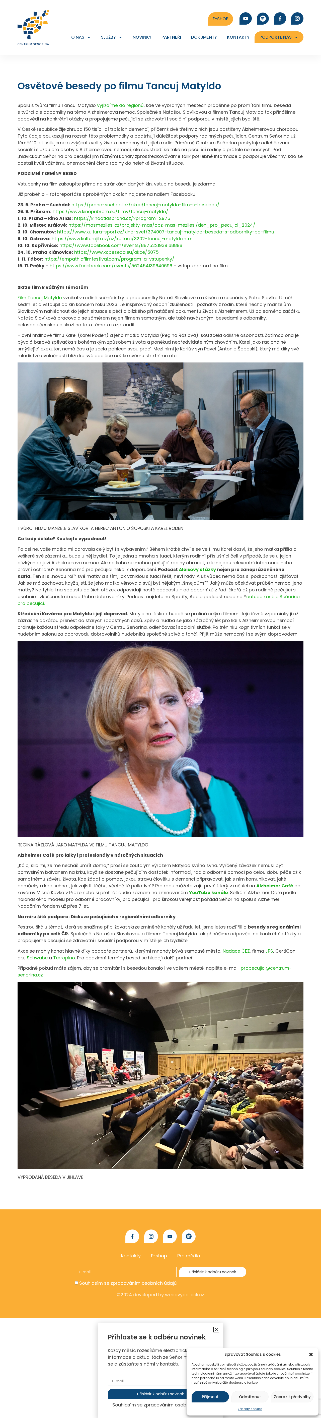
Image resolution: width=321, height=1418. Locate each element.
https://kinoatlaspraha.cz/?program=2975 (122, 218)
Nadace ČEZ (236, 951)
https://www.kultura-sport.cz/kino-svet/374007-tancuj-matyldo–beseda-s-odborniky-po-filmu (165, 232)
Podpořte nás (276, 37)
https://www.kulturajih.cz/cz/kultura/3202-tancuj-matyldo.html (123, 238)
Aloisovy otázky (197, 569)
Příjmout (210, 1396)
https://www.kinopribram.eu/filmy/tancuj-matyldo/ (110, 211)
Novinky (142, 37)
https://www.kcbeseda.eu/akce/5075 (116, 252)
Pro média (188, 1256)
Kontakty (238, 37)
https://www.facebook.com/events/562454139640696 (111, 266)
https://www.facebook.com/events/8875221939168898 (120, 245)
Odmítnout (250, 1396)
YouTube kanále (208, 892)
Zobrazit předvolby (292, 1396)
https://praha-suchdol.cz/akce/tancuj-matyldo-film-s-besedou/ (145, 205)
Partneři (171, 37)
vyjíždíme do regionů (120, 105)
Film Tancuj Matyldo (40, 297)
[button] (310, 1354)
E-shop (159, 1256)
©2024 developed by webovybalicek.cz (160, 1294)
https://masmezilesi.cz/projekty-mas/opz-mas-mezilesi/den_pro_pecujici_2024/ (161, 225)
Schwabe (37, 958)
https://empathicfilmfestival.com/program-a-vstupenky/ (109, 259)
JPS (269, 951)
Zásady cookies (250, 1409)
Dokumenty (204, 37)
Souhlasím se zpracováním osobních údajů (128, 1283)
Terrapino (64, 958)
